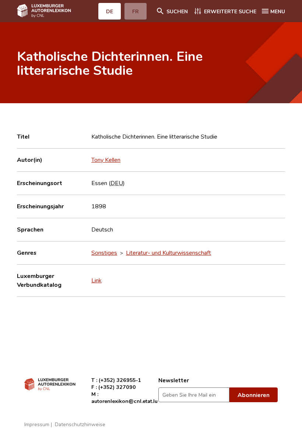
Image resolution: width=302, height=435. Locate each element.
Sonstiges (104, 252)
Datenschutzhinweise (80, 424)
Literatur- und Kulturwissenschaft (168, 252)
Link (96, 280)
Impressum (36, 424)
